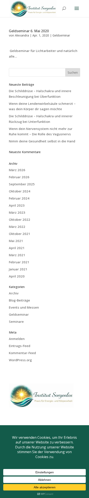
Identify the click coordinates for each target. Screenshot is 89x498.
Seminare (16, 321)
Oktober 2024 (19, 191)
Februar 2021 (19, 262)
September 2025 (22, 184)
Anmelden (17, 339)
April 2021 (17, 248)
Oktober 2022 (19, 219)
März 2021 (17, 255)
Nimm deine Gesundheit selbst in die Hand (42, 141)
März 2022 (17, 226)
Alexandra (22, 35)
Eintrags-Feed (19, 346)
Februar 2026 (19, 177)
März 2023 (17, 212)
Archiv (14, 293)
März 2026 (17, 170)
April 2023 (17, 205)
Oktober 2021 (19, 233)
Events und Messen (24, 307)
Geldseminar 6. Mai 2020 (29, 31)
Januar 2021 (18, 269)
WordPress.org (20, 360)
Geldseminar (61, 35)
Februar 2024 (19, 198)
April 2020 (17, 276)
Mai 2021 (16, 241)
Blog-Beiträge (19, 300)
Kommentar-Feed (22, 353)
